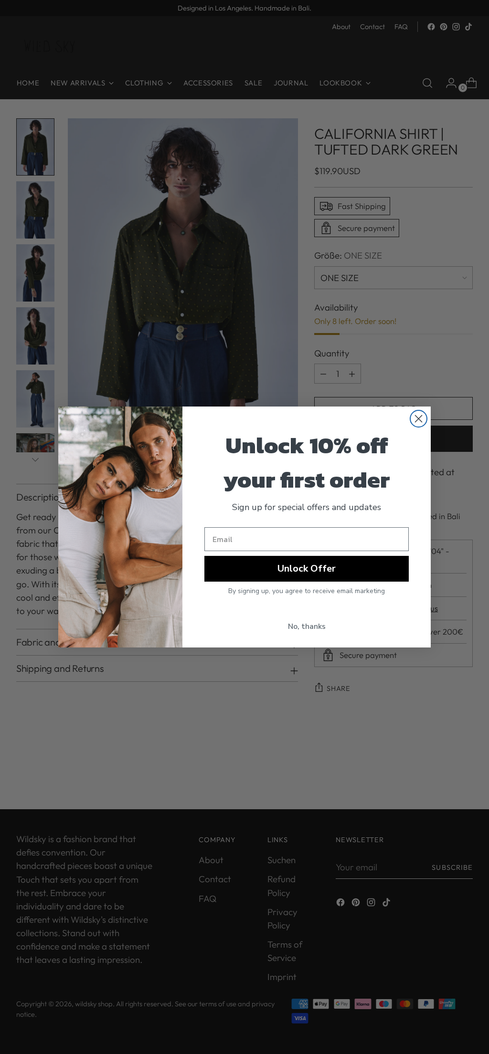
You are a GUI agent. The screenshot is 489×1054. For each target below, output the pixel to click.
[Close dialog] (418, 418)
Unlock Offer (306, 568)
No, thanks (307, 626)
